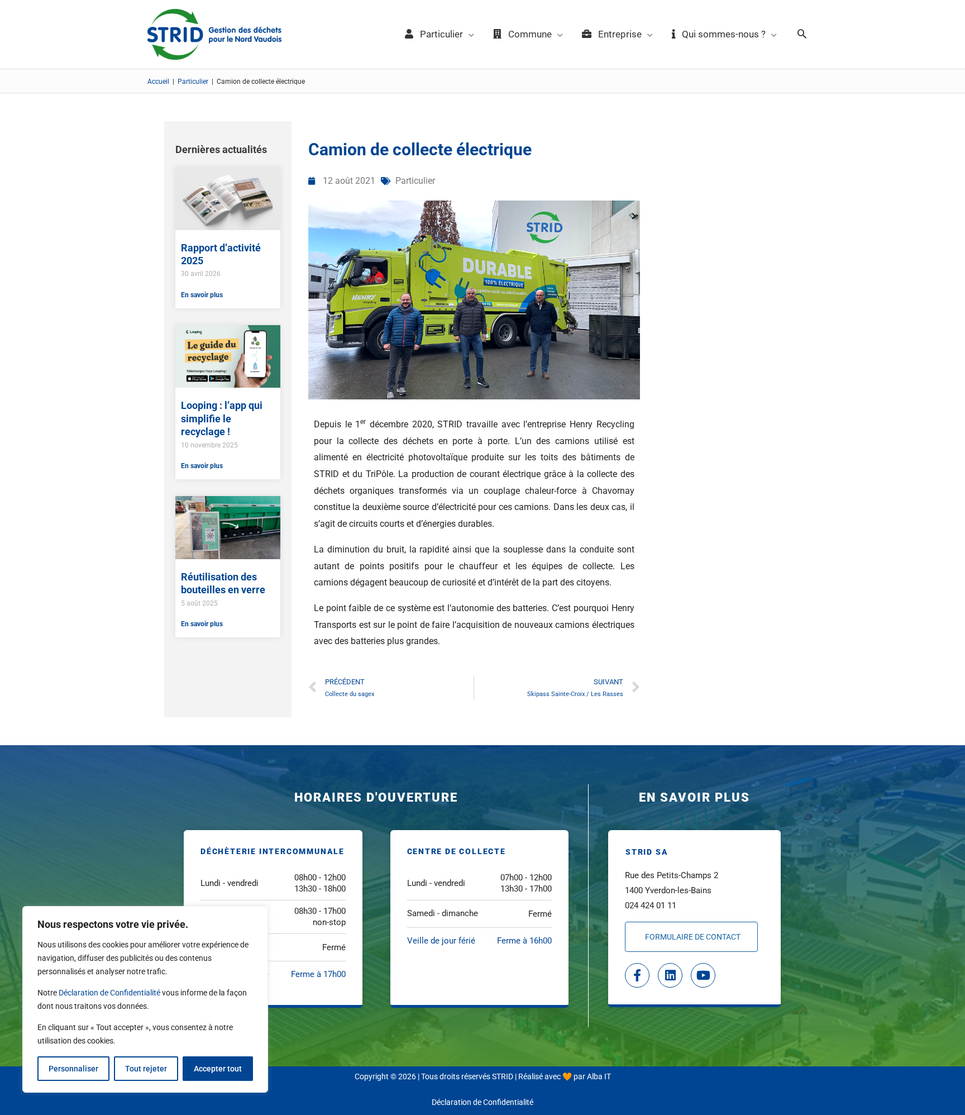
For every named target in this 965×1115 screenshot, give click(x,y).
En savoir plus (202, 295)
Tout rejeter (146, 1068)
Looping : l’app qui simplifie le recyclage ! (221, 418)
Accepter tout (218, 1068)
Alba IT (599, 1076)
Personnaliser (73, 1068)
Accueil (158, 81)
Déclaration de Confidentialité (109, 992)
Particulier (193, 81)
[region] (145, 999)
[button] (802, 34)
